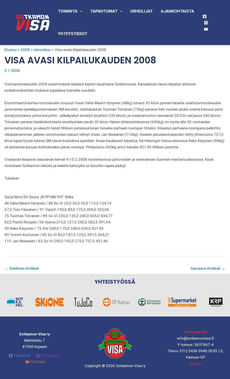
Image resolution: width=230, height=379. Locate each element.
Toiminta (67, 11)
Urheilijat (141, 11)
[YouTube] (206, 29)
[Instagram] (206, 23)
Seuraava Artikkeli (207, 268)
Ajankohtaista (177, 11)
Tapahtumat (103, 11)
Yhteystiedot (72, 33)
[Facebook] (205, 16)
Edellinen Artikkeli (22, 268)
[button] (79, 11)
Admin (195, 363)
